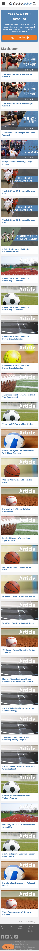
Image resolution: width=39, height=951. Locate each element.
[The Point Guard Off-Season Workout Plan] (19, 178)
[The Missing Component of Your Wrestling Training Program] (19, 725)
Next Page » (33, 922)
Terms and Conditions (19, 944)
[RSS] (16, 937)
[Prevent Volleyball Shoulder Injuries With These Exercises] (19, 438)
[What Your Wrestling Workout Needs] (19, 610)
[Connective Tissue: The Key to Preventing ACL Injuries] (19, 266)
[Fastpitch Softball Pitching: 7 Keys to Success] (19, 149)
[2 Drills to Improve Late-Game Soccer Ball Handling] (19, 841)
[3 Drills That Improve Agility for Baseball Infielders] (19, 236)
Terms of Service (30, 928)
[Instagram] (11, 937)
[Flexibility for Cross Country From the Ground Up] (19, 812)
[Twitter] (7, 937)
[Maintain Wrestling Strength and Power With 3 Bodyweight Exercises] (19, 666)
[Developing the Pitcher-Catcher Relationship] (19, 496)
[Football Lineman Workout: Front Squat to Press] (19, 525)
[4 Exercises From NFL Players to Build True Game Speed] (19, 382)
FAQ (11, 926)
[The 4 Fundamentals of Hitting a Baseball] (19, 899)
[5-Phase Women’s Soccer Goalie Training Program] (19, 783)
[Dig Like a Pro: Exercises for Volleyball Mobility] (19, 870)
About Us (3, 927)
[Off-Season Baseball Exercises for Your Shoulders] (19, 637)
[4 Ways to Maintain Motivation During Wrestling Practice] (19, 754)
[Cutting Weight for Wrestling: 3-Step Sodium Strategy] (19, 695)
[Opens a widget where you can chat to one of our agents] (8, 947)
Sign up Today (17, 37)
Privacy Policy (20, 927)
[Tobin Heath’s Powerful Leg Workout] (19, 411)
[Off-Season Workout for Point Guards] (19, 584)
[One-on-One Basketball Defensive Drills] (19, 467)
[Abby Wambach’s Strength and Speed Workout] (19, 120)
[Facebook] (2, 937)
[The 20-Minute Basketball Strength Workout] (19, 62)
